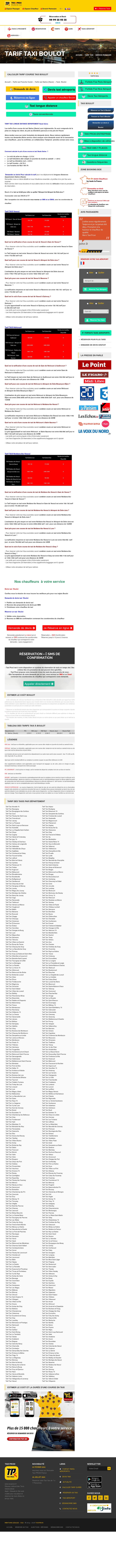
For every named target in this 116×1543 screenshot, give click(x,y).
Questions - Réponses (39, 1527)
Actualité (66, 1482)
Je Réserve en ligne (57, 628)
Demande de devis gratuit (93, 345)
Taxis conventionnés (42, 113)
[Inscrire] (109, 1468)
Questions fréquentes (97, 161)
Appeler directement (38, 684)
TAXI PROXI (39, 1523)
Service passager (103, 55)
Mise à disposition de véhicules (97, 140)
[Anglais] (69, 8)
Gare (70, 29)
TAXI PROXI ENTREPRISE (97, 133)
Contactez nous (69, 1508)
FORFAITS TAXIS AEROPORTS (97, 333)
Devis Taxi (66, 1476)
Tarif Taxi (89, 55)
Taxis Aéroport (87, 29)
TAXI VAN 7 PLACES (97, 147)
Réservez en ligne (24, 97)
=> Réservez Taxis (103, 8)
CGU (22, 1523)
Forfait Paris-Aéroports (67, 1470)
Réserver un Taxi (70, 1492)
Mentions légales (12, 1523)
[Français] (66, 8)
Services (15, 35)
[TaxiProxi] (11, 1479)
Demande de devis (24, 89)
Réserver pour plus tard (93, 339)
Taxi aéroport (68, 1498)
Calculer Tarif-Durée (71, 1487)
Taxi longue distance (43, 106)
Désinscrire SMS (69, 1503)
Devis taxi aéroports (61, 89)
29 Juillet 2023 (38, 1477)
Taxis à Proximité (18, 29)
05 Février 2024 (38, 1467)
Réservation (40, 29)
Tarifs (57, 29)
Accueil (79, 55)
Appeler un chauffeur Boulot (61, 97)
